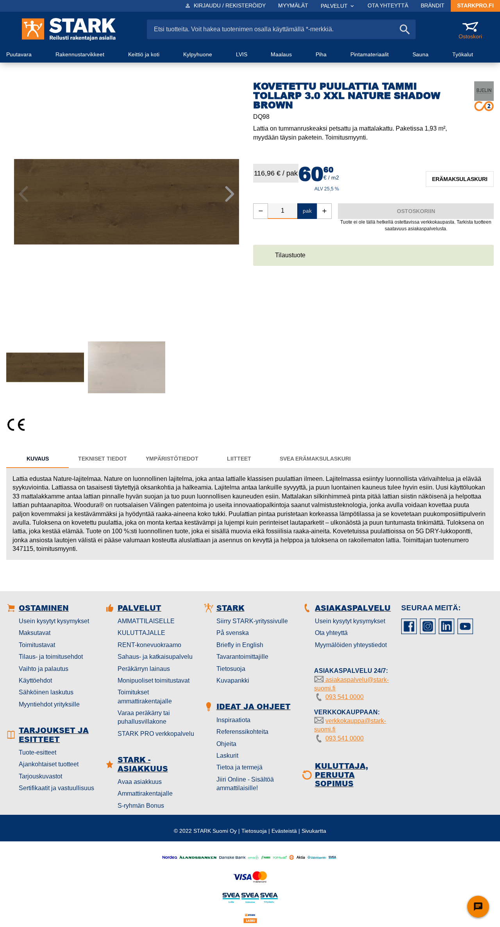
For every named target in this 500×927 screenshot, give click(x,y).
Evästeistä (284, 831)
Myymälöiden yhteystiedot (351, 645)
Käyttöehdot (35, 680)
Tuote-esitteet (37, 752)
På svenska (232, 632)
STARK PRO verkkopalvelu (156, 733)
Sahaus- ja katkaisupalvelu (155, 656)
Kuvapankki (232, 680)
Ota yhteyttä (331, 632)
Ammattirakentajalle (145, 793)
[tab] (37, 458)
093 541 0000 (344, 697)
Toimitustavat (37, 645)
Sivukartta (314, 831)
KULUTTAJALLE (141, 632)
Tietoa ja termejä (239, 767)
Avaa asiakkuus (140, 781)
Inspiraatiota (233, 720)
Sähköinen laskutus (46, 692)
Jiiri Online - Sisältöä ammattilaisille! (245, 783)
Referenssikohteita (242, 731)
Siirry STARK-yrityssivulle (252, 621)
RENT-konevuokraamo (149, 645)
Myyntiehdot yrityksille (49, 704)
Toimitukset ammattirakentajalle (145, 696)
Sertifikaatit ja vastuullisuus (56, 788)
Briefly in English (239, 645)
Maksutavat (34, 632)
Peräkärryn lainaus (144, 668)
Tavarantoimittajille (242, 656)
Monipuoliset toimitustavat (153, 680)
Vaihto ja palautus (43, 668)
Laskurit (227, 755)
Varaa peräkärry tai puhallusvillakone (144, 717)
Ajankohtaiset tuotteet (49, 764)
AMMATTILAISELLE (146, 621)
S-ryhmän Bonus (141, 805)
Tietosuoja (230, 668)
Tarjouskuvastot (40, 776)
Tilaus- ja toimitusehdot (51, 656)
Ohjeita (226, 744)
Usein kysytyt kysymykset (54, 621)
